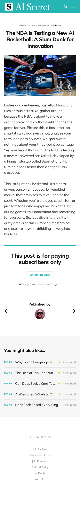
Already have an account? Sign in (40, 284)
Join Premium (40, 461)
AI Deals (40, 473)
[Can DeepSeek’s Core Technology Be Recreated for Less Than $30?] (40, 383)
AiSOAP (40, 479)
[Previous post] (6, 311)
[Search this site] (66, 7)
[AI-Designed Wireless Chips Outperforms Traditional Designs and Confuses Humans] (40, 394)
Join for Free (40, 449)
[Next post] (73, 311)
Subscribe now (40, 275)
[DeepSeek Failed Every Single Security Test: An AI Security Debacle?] (40, 405)
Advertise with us (40, 455)
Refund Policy (40, 467)
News (57, 25)
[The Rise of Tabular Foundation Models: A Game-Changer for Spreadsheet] (40, 373)
